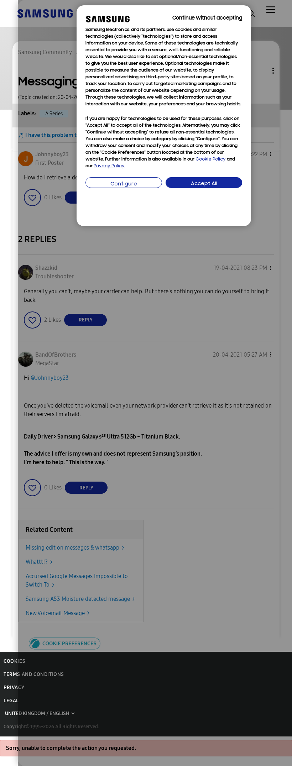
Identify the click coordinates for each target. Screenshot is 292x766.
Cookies (14, 661)
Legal (11, 701)
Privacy (14, 687)
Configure (123, 184)
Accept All (204, 184)
